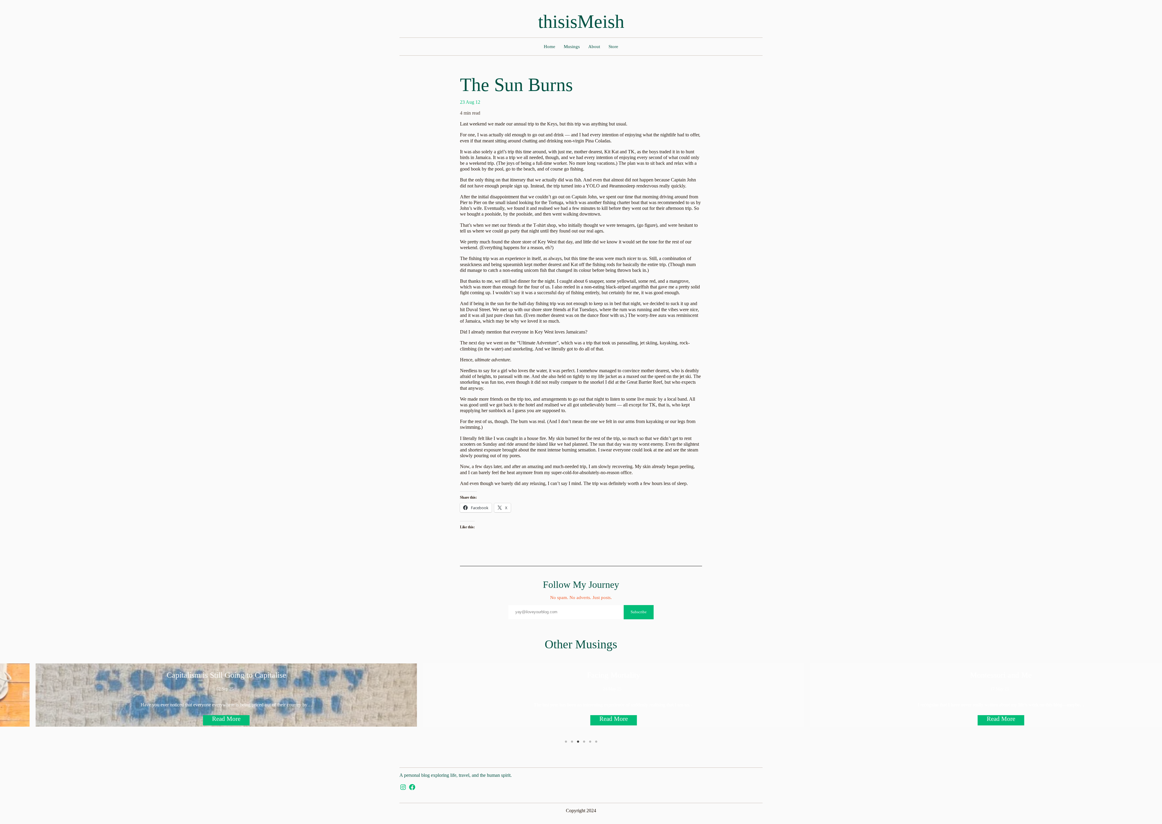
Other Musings (581, 644)
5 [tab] (590, 742)
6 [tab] (596, 742)
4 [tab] (584, 742)
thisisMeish (581, 21)
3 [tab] (578, 742)
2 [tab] (572, 742)
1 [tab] (566, 742)
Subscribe (639, 612)
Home (549, 46)
